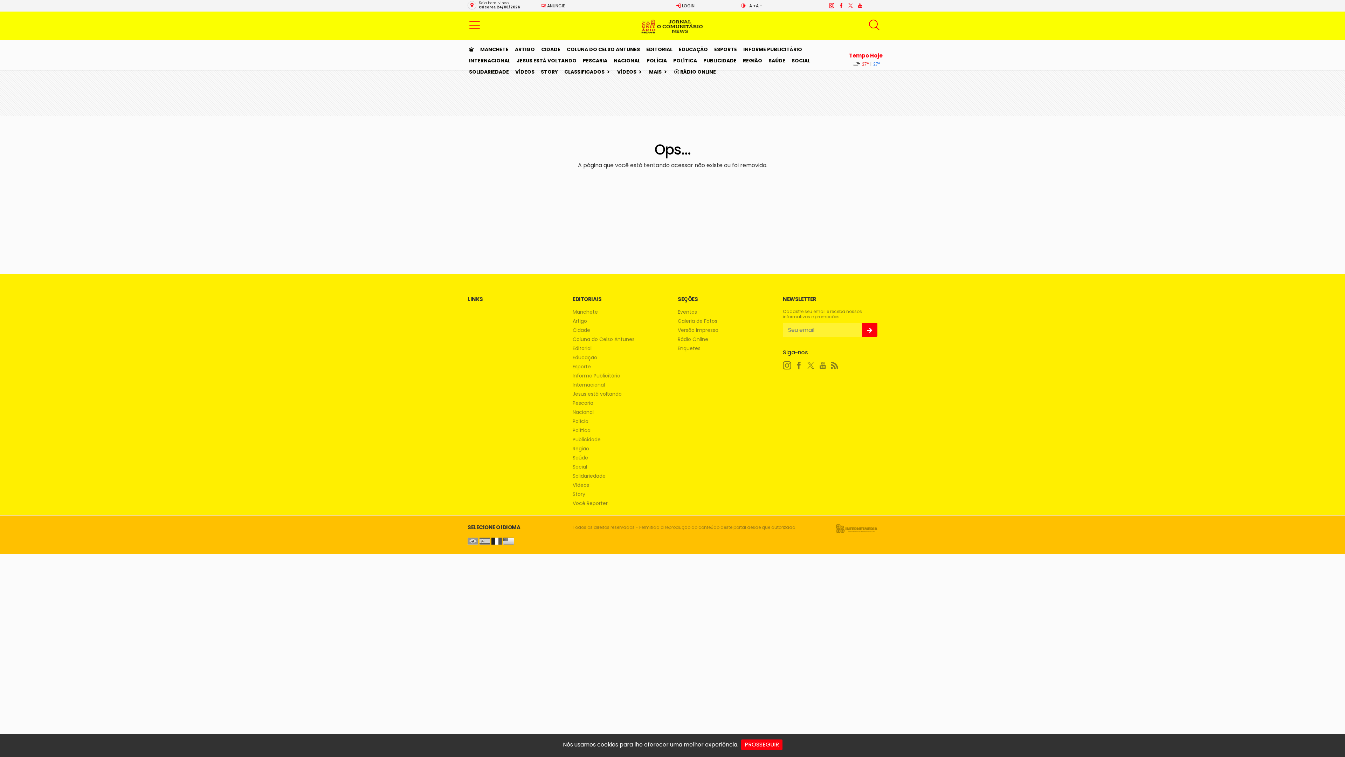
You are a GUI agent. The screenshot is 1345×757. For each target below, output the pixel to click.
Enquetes (689, 349)
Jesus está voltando (547, 60)
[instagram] (831, 5)
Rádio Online (697, 71)
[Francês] (496, 540)
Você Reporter (590, 503)
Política (685, 60)
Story (549, 71)
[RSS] (834, 365)
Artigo (525, 49)
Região (752, 60)
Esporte (725, 49)
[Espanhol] (485, 540)
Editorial (659, 49)
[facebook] (841, 5)
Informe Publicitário (772, 49)
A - (759, 6)
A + (752, 6)
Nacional (627, 60)
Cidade (550, 49)
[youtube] (859, 5)
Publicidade (720, 60)
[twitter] (850, 5)
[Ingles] (508, 540)
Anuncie (555, 6)
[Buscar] (875, 25)
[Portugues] (473, 540)
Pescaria (595, 60)
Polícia (657, 60)
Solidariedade (489, 71)
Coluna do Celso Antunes (603, 49)
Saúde (776, 60)
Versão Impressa (698, 330)
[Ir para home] (471, 49)
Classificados (584, 71)
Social (801, 60)
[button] (475, 25)
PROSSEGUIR (762, 745)
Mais (655, 71)
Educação (693, 49)
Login (688, 6)
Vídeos (524, 71)
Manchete (494, 49)
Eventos (687, 312)
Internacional (489, 60)
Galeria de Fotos (697, 321)
